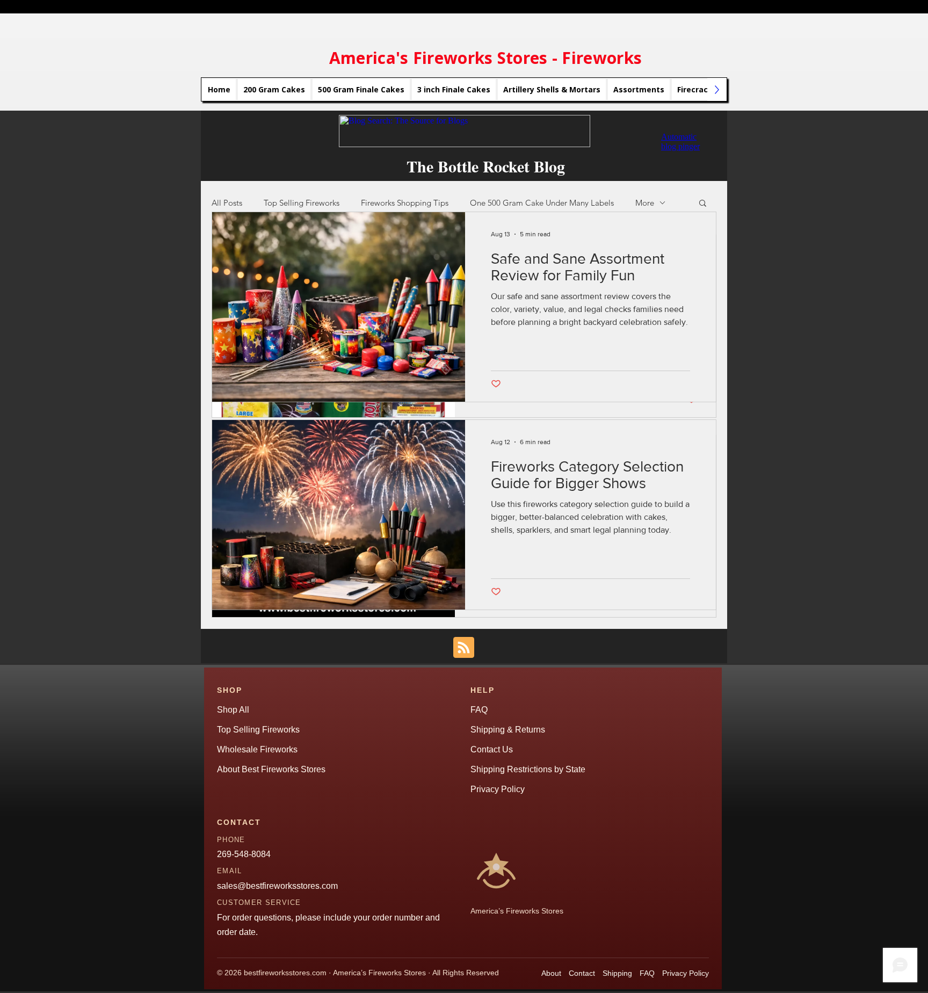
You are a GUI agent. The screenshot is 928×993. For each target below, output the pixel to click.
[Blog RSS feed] (463, 648)
